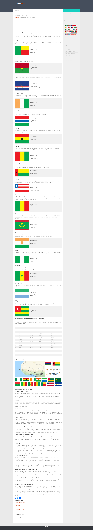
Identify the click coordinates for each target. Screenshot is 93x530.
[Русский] (67, 33)
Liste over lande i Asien (27, 7)
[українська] (69, 35)
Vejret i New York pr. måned (70, 55)
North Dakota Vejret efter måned (70, 60)
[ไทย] (76, 33)
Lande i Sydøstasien (33, 517)
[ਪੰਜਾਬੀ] (72, 31)
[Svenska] (73, 33)
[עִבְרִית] (73, 27)
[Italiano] (69, 29)
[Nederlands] (70, 31)
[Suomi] (70, 27)
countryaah (17, 17)
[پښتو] (75, 31)
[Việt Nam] (72, 35)
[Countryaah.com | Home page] (20, 3)
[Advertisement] (38, 25)
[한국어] (75, 29)
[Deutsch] (75, 25)
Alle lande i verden (17, 527)
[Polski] (73, 31)
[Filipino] (65, 35)
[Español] (65, 27)
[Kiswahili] (75, 33)
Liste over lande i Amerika (57, 7)
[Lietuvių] (76, 29)
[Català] (70, 25)
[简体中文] (73, 35)
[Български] (67, 25)
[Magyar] (65, 29)
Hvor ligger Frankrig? (18, 517)
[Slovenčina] (69, 33)
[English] (70, 35)
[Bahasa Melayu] (67, 31)
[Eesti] (67, 27)
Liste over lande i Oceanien (47, 7)
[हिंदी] (75, 27)
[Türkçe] (67, 35)
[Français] (72, 27)
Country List (17, 10)
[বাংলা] (69, 25)
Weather (67, 45)
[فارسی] (69, 27)
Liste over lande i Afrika (18, 7)
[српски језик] (72, 33)
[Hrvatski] (76, 27)
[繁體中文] (75, 35)
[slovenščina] (70, 33)
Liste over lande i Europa (37, 7)
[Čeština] (72, 25)
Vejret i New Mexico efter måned (70, 53)
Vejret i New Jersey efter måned (70, 51)
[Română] (65, 33)
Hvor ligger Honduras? (49, 517)
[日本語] (70, 29)
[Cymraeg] (73, 25)
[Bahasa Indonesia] (67, 29)
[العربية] (65, 25)
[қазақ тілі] (73, 29)
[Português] (76, 31)
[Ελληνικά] (76, 25)
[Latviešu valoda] (65, 31)
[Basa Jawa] (72, 29)
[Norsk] (69, 31)
